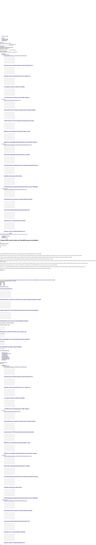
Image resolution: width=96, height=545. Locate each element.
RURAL (22, 189)
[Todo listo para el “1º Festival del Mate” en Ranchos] (9, 218)
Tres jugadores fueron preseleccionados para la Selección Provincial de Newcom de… (21, 165)
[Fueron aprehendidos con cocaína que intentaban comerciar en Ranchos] (2, 337)
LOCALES (7, 100)
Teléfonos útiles (4, 40)
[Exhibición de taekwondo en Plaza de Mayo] (9, 485)
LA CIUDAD (15, 55)
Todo (5, 55)
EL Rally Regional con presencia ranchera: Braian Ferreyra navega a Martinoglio (21, 186)
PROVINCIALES (20, 55)
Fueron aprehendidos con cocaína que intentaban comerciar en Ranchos (15, 339)
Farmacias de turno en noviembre (11, 280)
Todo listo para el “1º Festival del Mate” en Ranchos (14, 220)
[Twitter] (5, 249)
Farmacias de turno (5, 38)
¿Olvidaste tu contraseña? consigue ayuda (6, 47)
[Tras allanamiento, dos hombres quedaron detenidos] (2, 344)
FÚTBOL (20, 144)
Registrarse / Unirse (5, 36)
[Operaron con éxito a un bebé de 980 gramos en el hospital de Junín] (9, 229)
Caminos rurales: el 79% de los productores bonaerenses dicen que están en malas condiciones (19, 310)
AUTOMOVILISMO (9, 144)
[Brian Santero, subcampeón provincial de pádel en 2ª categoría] (9, 152)
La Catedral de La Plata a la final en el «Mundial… (14, 86)
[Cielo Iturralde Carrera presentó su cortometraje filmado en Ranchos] (9, 197)
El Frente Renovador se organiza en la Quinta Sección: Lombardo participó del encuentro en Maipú (20, 299)
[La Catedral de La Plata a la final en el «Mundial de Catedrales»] (9, 84)
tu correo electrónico (12, 50)
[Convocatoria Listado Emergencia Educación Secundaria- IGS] (9, 519)
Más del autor (10, 288)
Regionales (25, 55)
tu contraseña (11, 45)
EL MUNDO (8, 55)
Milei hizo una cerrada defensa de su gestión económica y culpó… (17, 131)
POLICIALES (19, 189)
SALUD (25, 189)
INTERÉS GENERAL (5, 234)
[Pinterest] (8, 249)
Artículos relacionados (4, 288)
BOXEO (17, 144)
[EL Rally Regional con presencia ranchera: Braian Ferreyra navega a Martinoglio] (9, 184)
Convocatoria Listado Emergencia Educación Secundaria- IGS (17, 209)
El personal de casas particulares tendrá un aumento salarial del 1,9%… (19, 65)
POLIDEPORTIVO (25, 144)
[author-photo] (2, 285)
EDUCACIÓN (8, 189)
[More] (16, 249)
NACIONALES (12, 100)
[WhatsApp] (12, 249)
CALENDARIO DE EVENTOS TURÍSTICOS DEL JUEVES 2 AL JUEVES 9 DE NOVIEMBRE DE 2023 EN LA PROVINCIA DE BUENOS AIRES (30, 279)
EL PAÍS (11, 55)
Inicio (1, 234)
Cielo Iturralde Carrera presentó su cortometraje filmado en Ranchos (18, 199)
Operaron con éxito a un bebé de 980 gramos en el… (15, 231)
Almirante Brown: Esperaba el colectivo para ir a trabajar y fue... (13, 331)
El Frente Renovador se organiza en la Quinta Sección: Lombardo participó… (20, 109)
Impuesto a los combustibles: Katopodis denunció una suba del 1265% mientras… (21, 142)
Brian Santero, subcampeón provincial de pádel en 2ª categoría (17, 154)
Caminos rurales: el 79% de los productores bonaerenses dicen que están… (19, 120)
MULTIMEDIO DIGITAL (4, 243)
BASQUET (14, 144)
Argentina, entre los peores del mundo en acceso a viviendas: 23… (17, 76)
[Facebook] (1, 249)
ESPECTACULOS (13, 189)
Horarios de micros (5, 39)
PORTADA (4, 53)
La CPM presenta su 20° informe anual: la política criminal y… (17, 97)
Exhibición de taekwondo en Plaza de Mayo (13, 175)
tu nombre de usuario (12, 44)
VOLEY (30, 144)
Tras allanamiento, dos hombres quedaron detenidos (11, 346)
